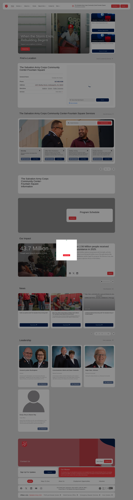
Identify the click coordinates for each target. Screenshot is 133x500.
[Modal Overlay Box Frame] (66, 250)
